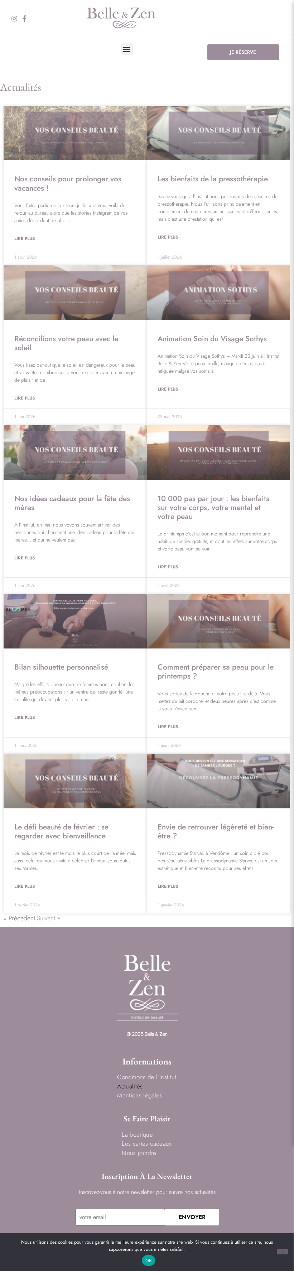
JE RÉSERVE (243, 52)
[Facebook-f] (24, 18)
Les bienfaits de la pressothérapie (213, 178)
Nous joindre (139, 1153)
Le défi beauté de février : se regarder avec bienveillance (61, 831)
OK (148, 1260)
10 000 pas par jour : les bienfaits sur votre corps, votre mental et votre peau (213, 507)
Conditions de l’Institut (146, 1077)
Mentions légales (139, 1095)
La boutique (137, 1134)
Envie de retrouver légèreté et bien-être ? (216, 831)
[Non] (282, 1251)
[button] (127, 49)
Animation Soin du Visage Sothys (212, 338)
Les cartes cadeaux (147, 1143)
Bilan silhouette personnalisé (61, 667)
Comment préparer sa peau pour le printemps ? (216, 671)
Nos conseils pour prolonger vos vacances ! (67, 183)
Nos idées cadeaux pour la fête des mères (72, 503)
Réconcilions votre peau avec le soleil (66, 343)
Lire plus (24, 238)
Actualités (130, 1086)
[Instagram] (14, 18)
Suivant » (48, 918)
